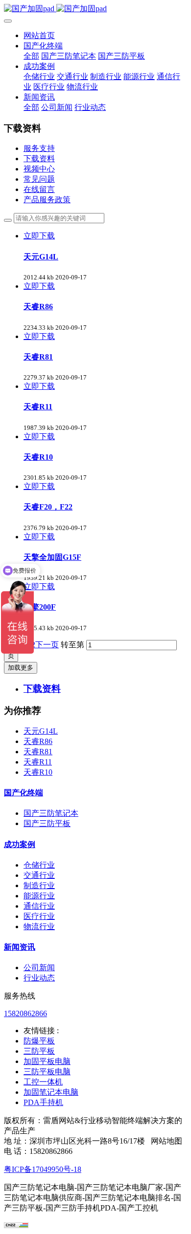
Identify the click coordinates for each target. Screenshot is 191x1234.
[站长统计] (16, 1225)
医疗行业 (39, 916)
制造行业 (39, 885)
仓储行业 (39, 865)
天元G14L (41, 731)
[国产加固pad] (95, 9)
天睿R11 (38, 762)
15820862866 (25, 1013)
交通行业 (39, 875)
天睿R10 (38, 772)
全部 (31, 56)
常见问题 (39, 179)
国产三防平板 (47, 823)
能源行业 (39, 896)
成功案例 (19, 844)
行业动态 (39, 978)
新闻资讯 (19, 947)
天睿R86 (38, 741)
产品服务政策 (47, 199)
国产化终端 (23, 792)
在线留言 (39, 189)
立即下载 (39, 236)
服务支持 (39, 148)
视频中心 (39, 169)
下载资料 (39, 158)
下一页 (47, 644)
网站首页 (39, 35)
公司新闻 (39, 967)
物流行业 (39, 926)
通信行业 (39, 906)
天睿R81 (38, 751)
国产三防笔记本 (51, 813)
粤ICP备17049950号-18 (42, 1169)
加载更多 (20, 667)
